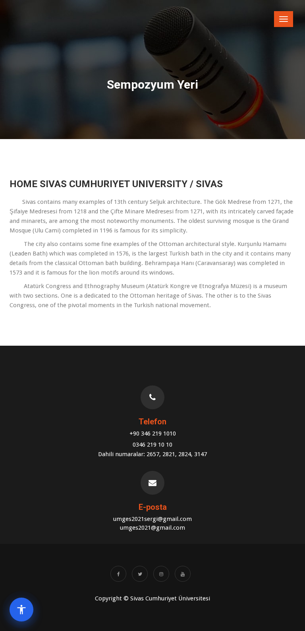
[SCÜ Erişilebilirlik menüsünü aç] (21, 609)
